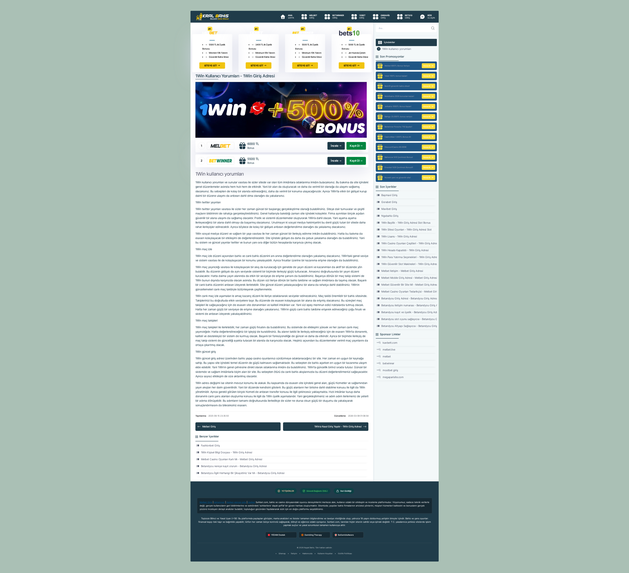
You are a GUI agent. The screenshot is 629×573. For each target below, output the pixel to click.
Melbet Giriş (209, 426)
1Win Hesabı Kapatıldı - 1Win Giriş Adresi (405, 250)
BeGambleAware (346, 535)
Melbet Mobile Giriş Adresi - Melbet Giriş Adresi (409, 277)
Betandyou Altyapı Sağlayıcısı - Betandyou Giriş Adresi (409, 326)
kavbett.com (390, 342)
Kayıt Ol (354, 145)
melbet (387, 356)
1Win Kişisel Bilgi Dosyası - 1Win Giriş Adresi (226, 452)
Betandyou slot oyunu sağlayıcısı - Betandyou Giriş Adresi (409, 319)
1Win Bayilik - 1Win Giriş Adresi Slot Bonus (405, 222)
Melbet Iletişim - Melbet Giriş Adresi (402, 270)
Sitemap (282, 553)
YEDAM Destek (278, 535)
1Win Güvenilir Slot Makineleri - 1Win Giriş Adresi (409, 264)
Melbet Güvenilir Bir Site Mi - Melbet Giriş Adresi (409, 284)
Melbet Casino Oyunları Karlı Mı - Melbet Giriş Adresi (231, 459)
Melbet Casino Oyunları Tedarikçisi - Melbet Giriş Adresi (409, 291)
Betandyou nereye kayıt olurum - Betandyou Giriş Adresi (234, 466)
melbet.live (389, 349)
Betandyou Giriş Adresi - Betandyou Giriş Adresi (409, 298)
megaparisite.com (393, 377)
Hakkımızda (307, 553)
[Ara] (433, 28)
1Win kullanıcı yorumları (396, 48)
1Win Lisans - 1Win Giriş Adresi (399, 236)
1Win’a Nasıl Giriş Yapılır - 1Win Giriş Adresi (338, 426)
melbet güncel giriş (236, 502)
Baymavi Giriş (389, 195)
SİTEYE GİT (210, 65)
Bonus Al (426, 66)
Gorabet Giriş (389, 202)
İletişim (294, 553)
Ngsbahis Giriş (389, 215)
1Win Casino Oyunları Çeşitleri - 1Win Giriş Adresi (409, 243)
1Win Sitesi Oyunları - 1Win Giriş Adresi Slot (406, 229)
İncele (334, 145)
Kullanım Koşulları (325, 553)
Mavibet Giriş (389, 209)
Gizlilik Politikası (345, 553)
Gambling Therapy (313, 535)
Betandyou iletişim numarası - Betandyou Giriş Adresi (409, 305)
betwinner (388, 363)
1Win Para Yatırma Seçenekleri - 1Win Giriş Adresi (409, 257)
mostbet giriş (390, 370)
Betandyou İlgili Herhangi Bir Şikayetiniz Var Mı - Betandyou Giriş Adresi (243, 473)
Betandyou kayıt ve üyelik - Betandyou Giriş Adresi (409, 312)
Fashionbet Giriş (210, 445)
